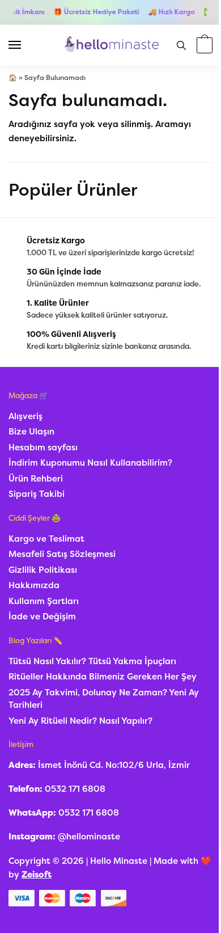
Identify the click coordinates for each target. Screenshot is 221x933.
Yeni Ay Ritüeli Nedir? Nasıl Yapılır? (80, 721)
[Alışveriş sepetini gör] (203, 46)
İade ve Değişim (42, 616)
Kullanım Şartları (43, 601)
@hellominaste (89, 836)
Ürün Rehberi (35, 479)
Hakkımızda (34, 585)
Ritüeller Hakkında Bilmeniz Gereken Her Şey (102, 677)
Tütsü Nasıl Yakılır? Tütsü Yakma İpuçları (92, 661)
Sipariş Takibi (36, 494)
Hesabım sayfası (43, 447)
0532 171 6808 (75, 789)
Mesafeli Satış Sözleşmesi (62, 554)
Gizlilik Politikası (42, 570)
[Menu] (25, 45)
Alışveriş (25, 416)
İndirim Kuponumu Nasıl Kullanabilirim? (90, 463)
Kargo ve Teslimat (46, 539)
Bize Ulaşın (31, 432)
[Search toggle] (181, 45)
